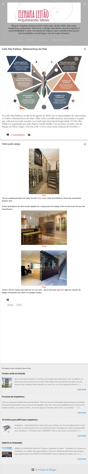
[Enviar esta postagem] (29, 135)
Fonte (44, 195)
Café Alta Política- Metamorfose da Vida (24, 49)
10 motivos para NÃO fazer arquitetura (20, 420)
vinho (39, 198)
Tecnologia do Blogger (45, 469)
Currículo (43, 40)
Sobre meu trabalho (61, 40)
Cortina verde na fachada (13, 373)
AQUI (62, 290)
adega (10, 305)
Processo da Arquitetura (13, 396)
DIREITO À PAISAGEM (12, 443)
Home (19, 40)
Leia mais (82, 390)
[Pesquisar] (84, 4)
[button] (84, 49)
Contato (30, 40)
